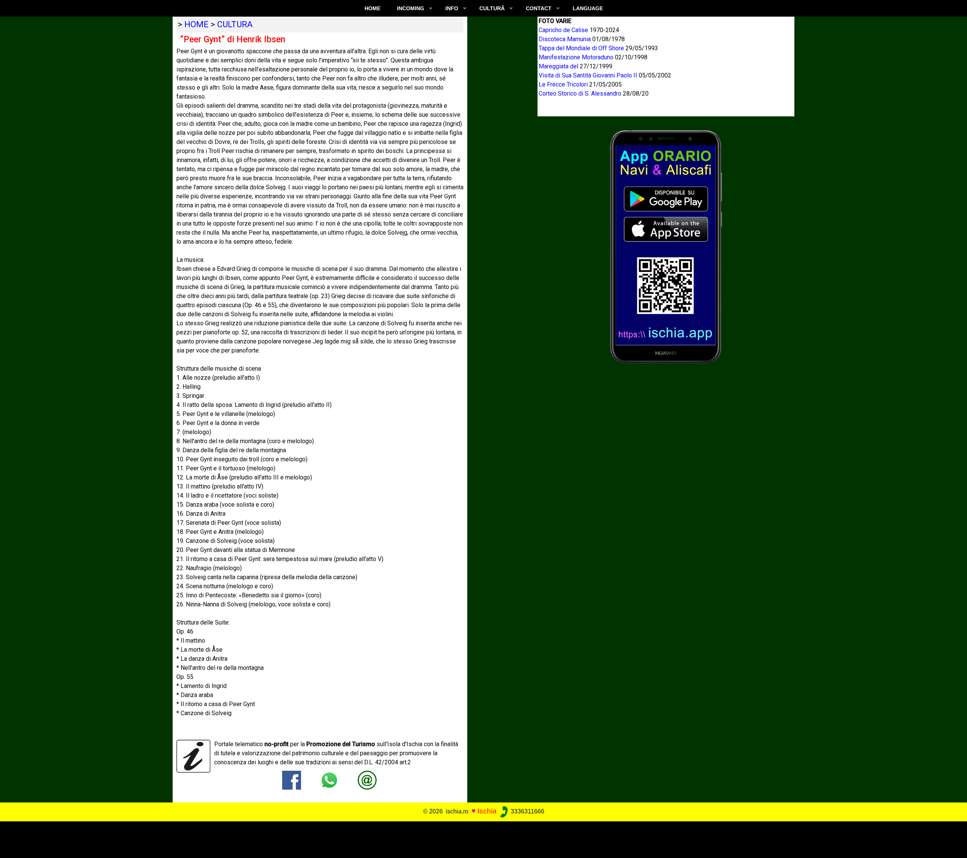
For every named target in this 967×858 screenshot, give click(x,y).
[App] (666, 246)
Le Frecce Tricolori (564, 84)
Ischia (487, 811)
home (196, 24)
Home (372, 8)
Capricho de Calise (564, 30)
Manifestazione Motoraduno (577, 57)
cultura (235, 24)
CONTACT (538, 8)
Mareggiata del (559, 66)
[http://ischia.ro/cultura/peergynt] (367, 779)
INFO (451, 8)
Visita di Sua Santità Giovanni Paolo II (589, 75)
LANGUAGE (588, 8)
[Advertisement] (473, 838)
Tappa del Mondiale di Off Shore (582, 48)
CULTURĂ (492, 8)
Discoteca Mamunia (565, 39)
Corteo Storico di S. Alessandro (581, 93)
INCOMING (410, 8)
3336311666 (526, 811)
